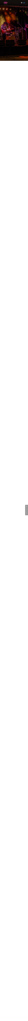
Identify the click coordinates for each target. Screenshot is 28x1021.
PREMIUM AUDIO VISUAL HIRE (14, 15)
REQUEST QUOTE (14, 24)
